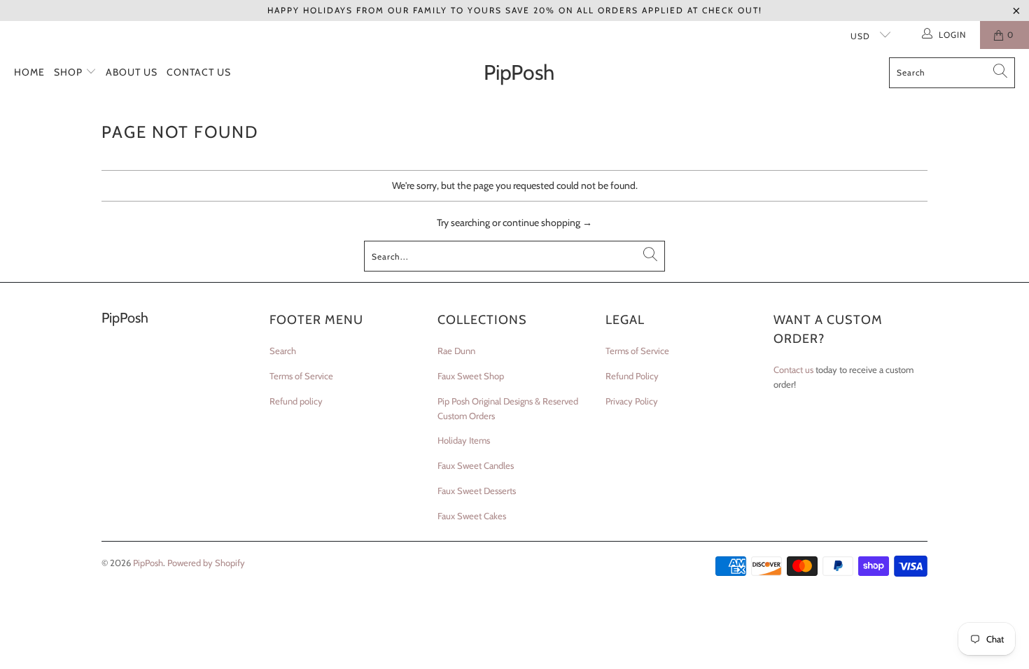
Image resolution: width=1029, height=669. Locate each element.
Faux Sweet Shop (471, 375)
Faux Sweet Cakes (472, 515)
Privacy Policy (632, 401)
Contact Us (199, 72)
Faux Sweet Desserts (477, 490)
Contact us (793, 369)
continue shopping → (547, 222)
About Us (132, 72)
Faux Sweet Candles (476, 465)
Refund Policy (632, 375)
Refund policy (296, 401)
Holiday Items (464, 440)
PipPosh (148, 562)
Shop (69, 72)
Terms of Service (301, 375)
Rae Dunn (456, 350)
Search (283, 350)
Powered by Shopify (206, 562)
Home (29, 72)
